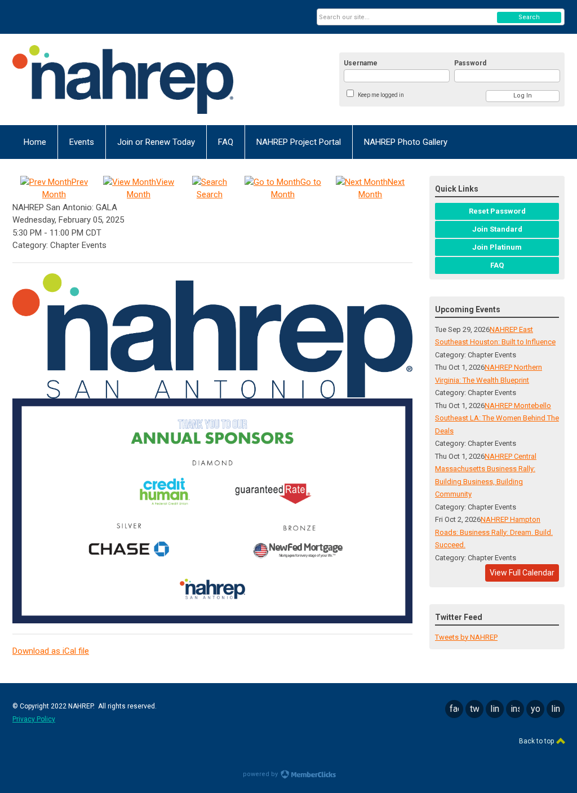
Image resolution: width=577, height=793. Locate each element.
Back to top (537, 741)
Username (361, 63)
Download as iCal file (50, 651)
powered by (261, 774)
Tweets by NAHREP (466, 637)
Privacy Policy (33, 719)
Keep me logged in (381, 95)
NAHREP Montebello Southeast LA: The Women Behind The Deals (497, 418)
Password (470, 63)
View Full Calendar (522, 572)
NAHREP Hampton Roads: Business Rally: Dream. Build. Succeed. (494, 532)
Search (529, 17)
